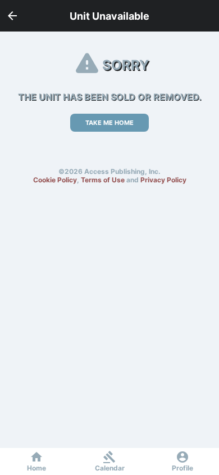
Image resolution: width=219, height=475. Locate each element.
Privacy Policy (163, 180)
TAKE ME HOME (109, 123)
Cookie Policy (55, 180)
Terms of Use (103, 180)
